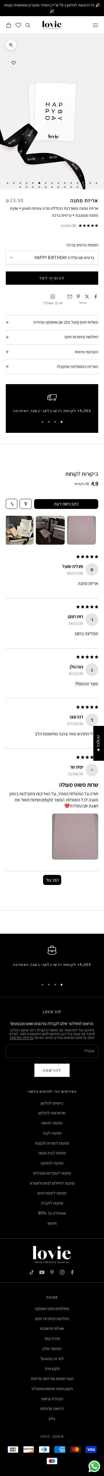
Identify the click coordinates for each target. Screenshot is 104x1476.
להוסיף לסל (51, 278)
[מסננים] (26, 504)
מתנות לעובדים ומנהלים (52, 1173)
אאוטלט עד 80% (52, 1213)
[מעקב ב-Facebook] (72, 1272)
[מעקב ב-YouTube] (42, 1272)
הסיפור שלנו (52, 1348)
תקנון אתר (52, 1368)
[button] (75, 837)
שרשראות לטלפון (52, 1113)
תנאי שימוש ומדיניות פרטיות (52, 1378)
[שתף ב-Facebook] (95, 296)
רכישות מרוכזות (52, 1408)
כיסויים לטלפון (52, 1103)
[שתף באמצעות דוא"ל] (69, 296)
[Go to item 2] (50, 530)
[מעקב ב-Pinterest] (52, 1272)
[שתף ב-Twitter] (87, 296)
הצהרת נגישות (52, 1398)
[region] (52, 404)
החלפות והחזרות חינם (52, 1318)
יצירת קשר (52, 1338)
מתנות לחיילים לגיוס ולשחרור (52, 1183)
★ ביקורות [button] (98, 743)
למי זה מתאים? (52, 1358)
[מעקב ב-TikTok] (32, 1272)
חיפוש (52, 1223)
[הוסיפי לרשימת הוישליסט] (13, 63)
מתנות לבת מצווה (52, 1153)
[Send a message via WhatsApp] (94, 1466)
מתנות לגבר (52, 1133)
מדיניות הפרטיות (22, 1037)
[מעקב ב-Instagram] (62, 1272)
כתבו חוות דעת (66, 504)
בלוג (52, 1418)
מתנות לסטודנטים (52, 1193)
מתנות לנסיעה (52, 1163)
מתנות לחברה (52, 1203)
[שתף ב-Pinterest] (78, 296)
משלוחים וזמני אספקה (52, 1308)
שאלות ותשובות (52, 1328)
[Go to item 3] (19, 530)
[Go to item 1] (81, 530)
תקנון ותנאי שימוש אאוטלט (52, 1388)
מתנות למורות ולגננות (52, 1143)
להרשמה (52, 1070)
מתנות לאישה (52, 1123)
